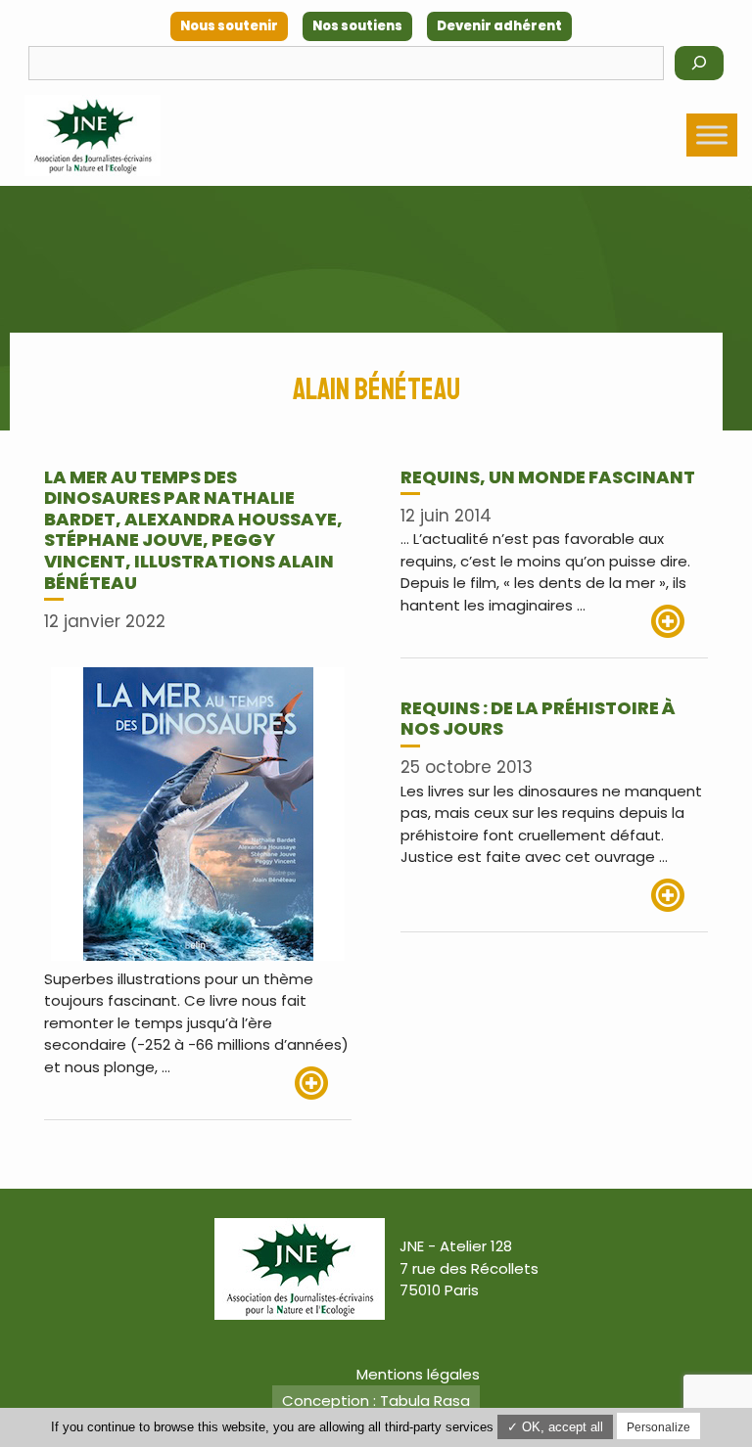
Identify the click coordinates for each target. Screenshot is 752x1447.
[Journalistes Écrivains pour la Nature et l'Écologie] (92, 135)
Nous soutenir (229, 26)
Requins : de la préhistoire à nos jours (538, 719)
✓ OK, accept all (555, 1427)
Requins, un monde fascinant (547, 477)
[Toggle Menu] (712, 134)
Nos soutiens (357, 26)
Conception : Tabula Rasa (376, 1400)
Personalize (658, 1427)
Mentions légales (418, 1374)
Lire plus (323, 1083)
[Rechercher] (699, 63)
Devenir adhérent (499, 26)
